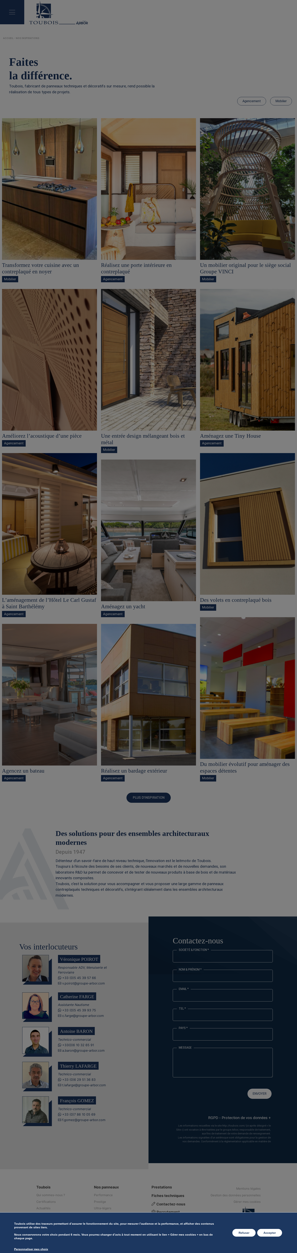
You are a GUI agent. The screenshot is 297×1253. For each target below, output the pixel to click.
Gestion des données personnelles (236, 1195)
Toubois (43, 1187)
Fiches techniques (168, 1196)
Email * (184, 989)
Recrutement (168, 1212)
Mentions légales (248, 1188)
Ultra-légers (102, 1208)
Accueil (8, 38)
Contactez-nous (170, 1204)
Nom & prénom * (190, 969)
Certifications (46, 1202)
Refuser (244, 1232)
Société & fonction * (194, 949)
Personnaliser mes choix (31, 1249)
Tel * (182, 1008)
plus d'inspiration (148, 798)
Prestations (162, 1187)
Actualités (43, 1208)
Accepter (269, 1232)
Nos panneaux (106, 1187)
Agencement (251, 101)
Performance (103, 1195)
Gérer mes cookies (247, 1202)
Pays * (183, 1028)
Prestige (100, 1202)
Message (185, 1047)
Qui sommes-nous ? (50, 1195)
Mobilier (281, 101)
